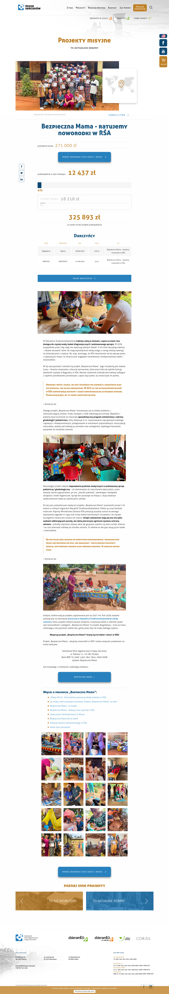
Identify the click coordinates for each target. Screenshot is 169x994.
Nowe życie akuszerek (60, 727)
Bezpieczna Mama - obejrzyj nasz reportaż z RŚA (72, 710)
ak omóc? (126, 7)
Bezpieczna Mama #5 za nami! (64, 718)
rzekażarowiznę (140, 8)
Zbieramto (121, 18)
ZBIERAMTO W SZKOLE (99, 18)
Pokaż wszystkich (82, 278)
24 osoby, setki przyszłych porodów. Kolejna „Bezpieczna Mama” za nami (83, 701)
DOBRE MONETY (141, 18)
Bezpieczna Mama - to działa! (63, 706)
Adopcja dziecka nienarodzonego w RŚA (68, 723)
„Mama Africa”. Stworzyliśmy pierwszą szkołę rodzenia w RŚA (78, 697)
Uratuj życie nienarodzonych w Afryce (67, 714)
